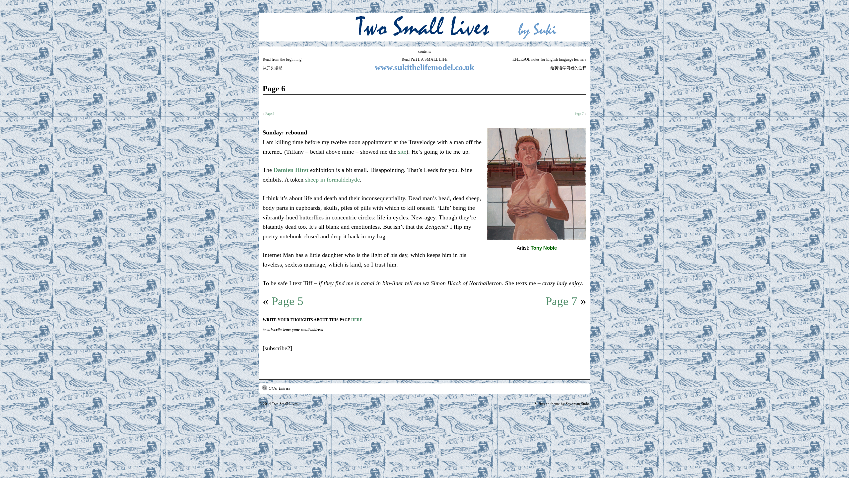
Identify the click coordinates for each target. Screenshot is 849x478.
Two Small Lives (284, 404)
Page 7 (579, 114)
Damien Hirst (291, 170)
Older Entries (279, 388)
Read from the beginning (282, 59)
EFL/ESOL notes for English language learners (549, 59)
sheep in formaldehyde (332, 179)
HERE (356, 320)
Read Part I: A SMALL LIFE (424, 59)
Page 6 (274, 88)
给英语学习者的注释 (568, 68)
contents (424, 51)
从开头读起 (273, 68)
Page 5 (269, 114)
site (402, 151)
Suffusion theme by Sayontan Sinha (562, 404)
